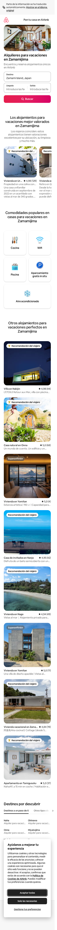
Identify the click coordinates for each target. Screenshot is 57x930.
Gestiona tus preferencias (27, 909)
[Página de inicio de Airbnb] (6, 20)
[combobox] (27, 78)
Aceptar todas (27, 892)
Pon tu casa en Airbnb (36, 19)
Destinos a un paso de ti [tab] (16, 810)
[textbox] (15, 89)
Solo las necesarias (27, 901)
